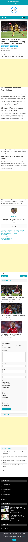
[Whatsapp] (12, 226)
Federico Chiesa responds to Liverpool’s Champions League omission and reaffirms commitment (5, 276)
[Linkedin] (16, 226)
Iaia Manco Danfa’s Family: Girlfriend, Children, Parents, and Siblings (14, 452)
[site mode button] (23, 17)
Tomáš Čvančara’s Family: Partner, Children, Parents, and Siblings (15, 457)
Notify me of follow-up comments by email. (5, 396)
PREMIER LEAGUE (5, 46)
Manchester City (6, 494)
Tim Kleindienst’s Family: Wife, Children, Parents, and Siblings (14, 461)
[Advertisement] (14, 73)
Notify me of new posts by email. (6, 404)
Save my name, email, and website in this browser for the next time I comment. (6, 386)
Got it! (14, 539)
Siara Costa (13, 319)
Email (4, 369)
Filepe (20, 512)
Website (4, 374)
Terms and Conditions (7, 530)
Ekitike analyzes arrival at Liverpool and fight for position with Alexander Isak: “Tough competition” (12, 335)
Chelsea (8, 273)
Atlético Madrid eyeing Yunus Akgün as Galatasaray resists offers (24, 276)
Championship (6, 486)
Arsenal (4, 496)
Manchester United (7, 489)
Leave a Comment (6, 50)
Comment (4, 350)
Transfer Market (14, 46)
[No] (26, 537)
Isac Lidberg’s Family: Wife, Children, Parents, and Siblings (13, 465)
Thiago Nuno (15, 48)
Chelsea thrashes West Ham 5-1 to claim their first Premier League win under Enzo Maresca (12, 298)
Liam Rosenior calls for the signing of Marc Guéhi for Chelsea (19, 232)
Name (4, 363)
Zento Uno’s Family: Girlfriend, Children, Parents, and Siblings (14, 469)
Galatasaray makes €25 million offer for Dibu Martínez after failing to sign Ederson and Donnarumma (13, 316)
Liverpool (13, 273)
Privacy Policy (5, 528)
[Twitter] (14, 226)
